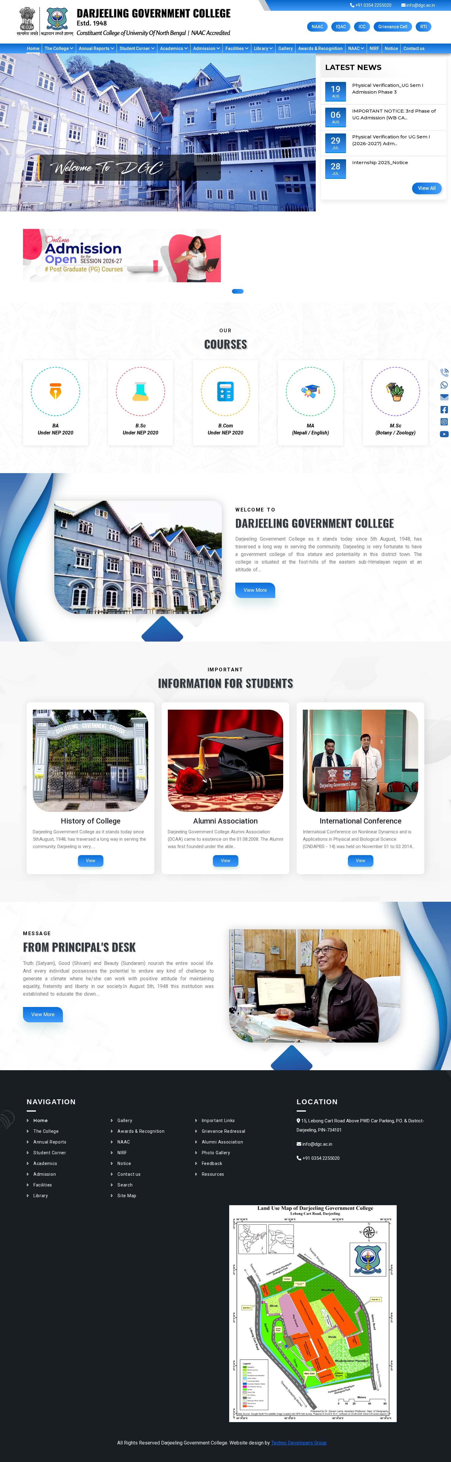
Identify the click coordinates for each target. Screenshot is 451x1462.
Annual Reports (94, 48)
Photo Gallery (216, 1152)
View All (427, 188)
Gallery (285, 48)
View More (255, 590)
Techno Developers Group (299, 1443)
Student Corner (135, 48)
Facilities (235, 48)
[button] (238, 291)
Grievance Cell (392, 26)
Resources (213, 1174)
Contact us (414, 48)
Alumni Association (222, 1142)
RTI (423, 26)
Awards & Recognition (320, 48)
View (90, 860)
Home (33, 48)
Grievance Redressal (223, 1131)
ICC (362, 26)
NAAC (317, 26)
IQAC (341, 26)
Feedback (212, 1163)
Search (125, 1184)
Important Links (218, 1120)
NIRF (374, 48)
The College (57, 48)
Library (261, 48)
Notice (391, 48)
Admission (204, 48)
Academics (172, 48)
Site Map (127, 1195)
